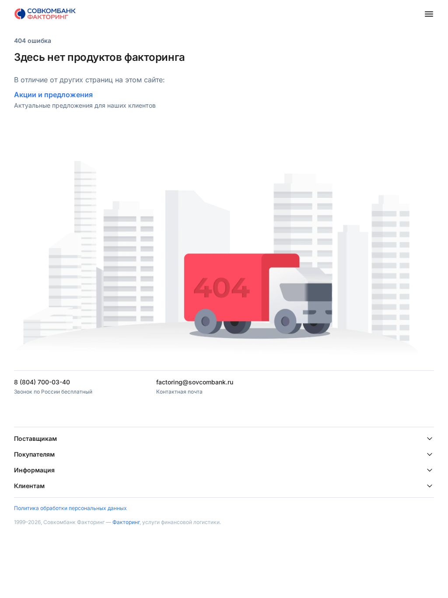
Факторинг (126, 522)
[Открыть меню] (429, 14)
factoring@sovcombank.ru (194, 382)
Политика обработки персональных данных (70, 508)
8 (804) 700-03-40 (42, 382)
